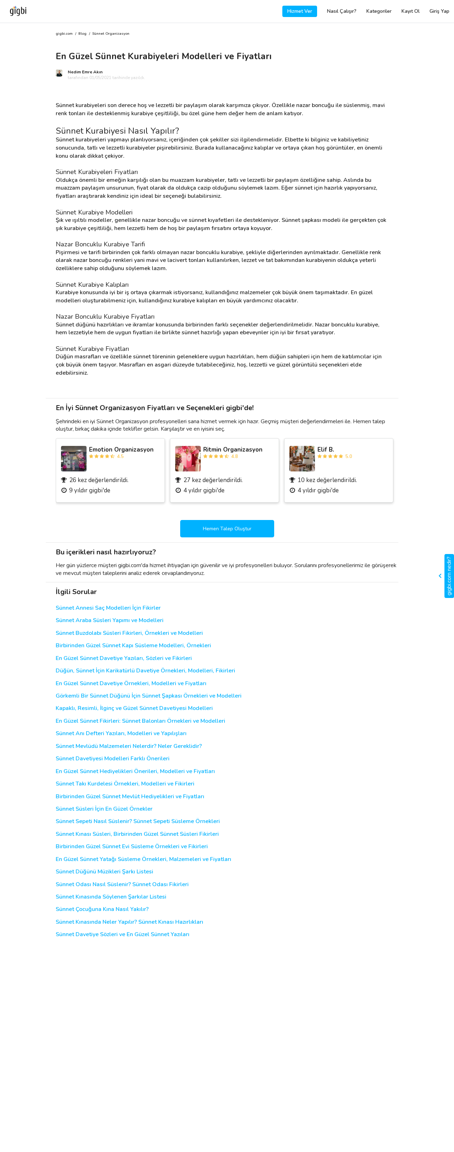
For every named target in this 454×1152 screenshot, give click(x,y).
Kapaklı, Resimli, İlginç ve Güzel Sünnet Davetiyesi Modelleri (134, 708)
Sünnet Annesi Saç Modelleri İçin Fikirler (108, 608)
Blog (82, 34)
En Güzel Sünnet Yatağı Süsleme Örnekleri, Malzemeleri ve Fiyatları (143, 859)
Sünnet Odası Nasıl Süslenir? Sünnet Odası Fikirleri (122, 884)
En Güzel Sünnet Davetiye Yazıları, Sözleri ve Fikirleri (124, 658)
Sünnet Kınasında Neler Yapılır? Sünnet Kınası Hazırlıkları (129, 922)
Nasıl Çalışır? (341, 11)
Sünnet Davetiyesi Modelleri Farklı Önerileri (113, 758)
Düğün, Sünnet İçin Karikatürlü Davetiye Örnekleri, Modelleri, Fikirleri (145, 671)
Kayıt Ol (411, 11)
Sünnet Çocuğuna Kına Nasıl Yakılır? (102, 909)
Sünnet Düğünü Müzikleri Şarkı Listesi (104, 872)
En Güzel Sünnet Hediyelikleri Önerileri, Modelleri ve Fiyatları (135, 771)
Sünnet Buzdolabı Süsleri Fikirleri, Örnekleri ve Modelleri (129, 633)
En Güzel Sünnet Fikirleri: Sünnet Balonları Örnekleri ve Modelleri (140, 721)
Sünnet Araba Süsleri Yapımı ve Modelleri (110, 620)
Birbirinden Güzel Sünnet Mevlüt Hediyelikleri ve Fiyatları (130, 796)
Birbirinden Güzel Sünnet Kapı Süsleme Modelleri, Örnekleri (133, 645)
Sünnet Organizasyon (110, 34)
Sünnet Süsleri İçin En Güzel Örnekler (104, 809)
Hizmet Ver (299, 11)
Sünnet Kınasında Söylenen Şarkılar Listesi (111, 897)
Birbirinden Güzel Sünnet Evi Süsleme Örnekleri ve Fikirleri (132, 846)
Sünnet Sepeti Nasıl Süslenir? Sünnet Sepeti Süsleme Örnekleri (138, 821)
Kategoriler (379, 11)
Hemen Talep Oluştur (227, 528)
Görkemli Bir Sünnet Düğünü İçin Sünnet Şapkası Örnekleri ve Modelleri (149, 696)
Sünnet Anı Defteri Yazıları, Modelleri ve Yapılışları (121, 733)
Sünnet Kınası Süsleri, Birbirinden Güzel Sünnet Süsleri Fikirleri (137, 834)
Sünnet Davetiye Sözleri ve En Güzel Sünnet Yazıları (122, 934)
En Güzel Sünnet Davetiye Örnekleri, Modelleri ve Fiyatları (131, 683)
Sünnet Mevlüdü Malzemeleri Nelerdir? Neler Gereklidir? (129, 746)
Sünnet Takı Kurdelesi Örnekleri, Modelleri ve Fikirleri (125, 784)
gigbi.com (64, 34)
